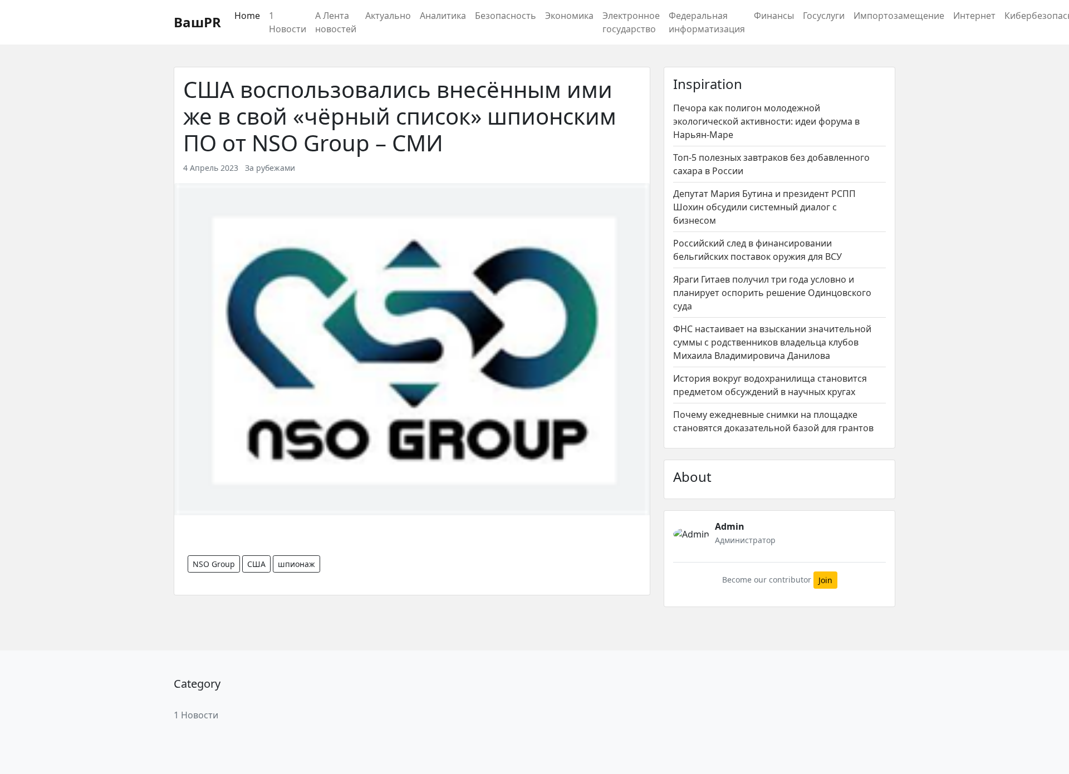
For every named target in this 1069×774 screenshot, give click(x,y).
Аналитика (443, 15)
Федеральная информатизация (707, 22)
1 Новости (287, 22)
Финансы (774, 15)
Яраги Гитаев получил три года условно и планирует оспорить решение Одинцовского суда (772, 292)
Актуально (388, 15)
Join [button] (825, 580)
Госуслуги (824, 15)
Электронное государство (631, 22)
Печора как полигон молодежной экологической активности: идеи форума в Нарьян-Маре (766, 121)
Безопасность (505, 15)
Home (247, 15)
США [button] (256, 564)
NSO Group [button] (214, 564)
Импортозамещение (899, 15)
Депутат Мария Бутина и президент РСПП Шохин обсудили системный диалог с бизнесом (764, 207)
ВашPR (197, 22)
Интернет (974, 15)
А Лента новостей (335, 22)
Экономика (569, 15)
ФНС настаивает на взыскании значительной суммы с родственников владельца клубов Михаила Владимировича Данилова (772, 342)
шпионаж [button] (296, 564)
